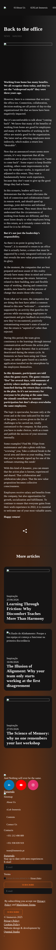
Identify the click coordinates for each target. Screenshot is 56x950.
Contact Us (12, 824)
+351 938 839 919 (15, 843)
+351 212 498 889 (15, 835)
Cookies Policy (12, 924)
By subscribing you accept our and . (25, 903)
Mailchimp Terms (25, 904)
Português (9, 791)
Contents (11, 817)
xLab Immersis (14, 809)
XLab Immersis (39, 7)
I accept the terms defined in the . (24, 878)
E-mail (8, 861)
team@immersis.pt (15, 850)
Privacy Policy (36, 878)
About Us (19, 7)
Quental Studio (12, 931)
